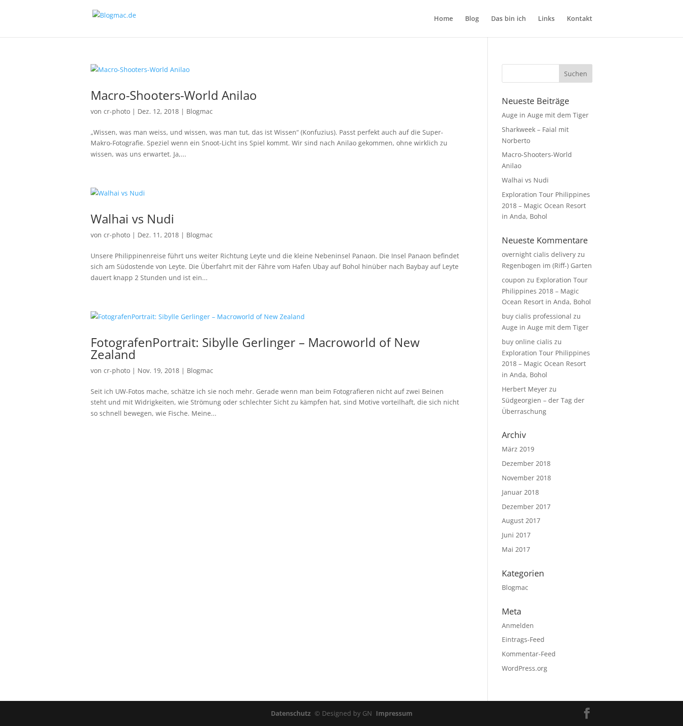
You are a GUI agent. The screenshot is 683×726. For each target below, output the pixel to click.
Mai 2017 (516, 549)
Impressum (394, 713)
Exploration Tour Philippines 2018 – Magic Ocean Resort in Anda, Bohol (546, 205)
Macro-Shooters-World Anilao (174, 95)
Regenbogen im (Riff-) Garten (547, 265)
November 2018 (526, 477)
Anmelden (518, 625)
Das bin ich (508, 19)
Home (443, 19)
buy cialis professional (536, 316)
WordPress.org (524, 668)
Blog (472, 19)
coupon (513, 279)
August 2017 (521, 520)
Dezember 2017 (526, 506)
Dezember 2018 (526, 463)
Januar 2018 (520, 492)
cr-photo (117, 111)
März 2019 (518, 449)
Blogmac (199, 111)
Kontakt (579, 19)
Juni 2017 (516, 534)
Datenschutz (293, 713)
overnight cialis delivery (539, 254)
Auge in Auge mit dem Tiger (545, 115)
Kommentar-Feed (529, 653)
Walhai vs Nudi (132, 218)
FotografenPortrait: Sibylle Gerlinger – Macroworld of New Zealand (255, 348)
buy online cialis (527, 341)
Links (546, 19)
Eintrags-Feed (523, 639)
